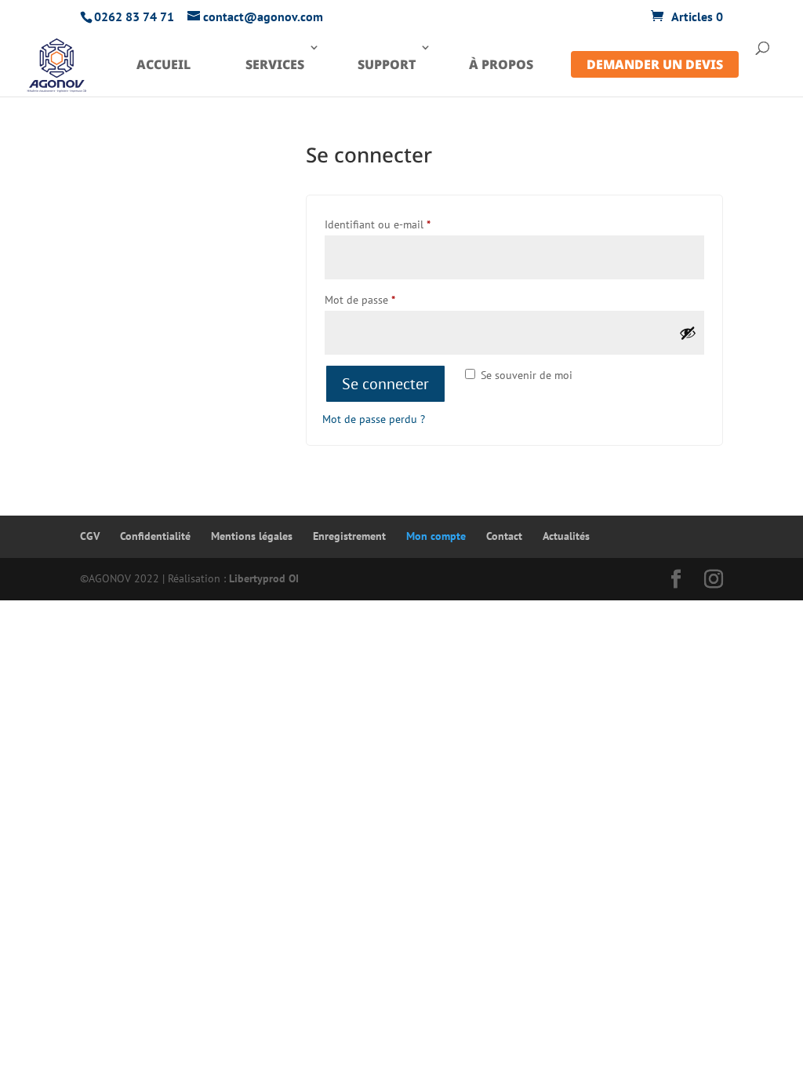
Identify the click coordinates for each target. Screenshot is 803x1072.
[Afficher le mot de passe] (687, 332)
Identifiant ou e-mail (405, 224)
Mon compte (436, 536)
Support (387, 64)
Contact (504, 536)
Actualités (566, 536)
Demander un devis (655, 64)
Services (274, 64)
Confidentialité (155, 536)
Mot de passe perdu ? (373, 419)
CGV (90, 536)
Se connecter (385, 384)
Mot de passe (387, 299)
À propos (501, 64)
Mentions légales (251, 536)
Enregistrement (349, 536)
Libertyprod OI (264, 578)
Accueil (163, 64)
